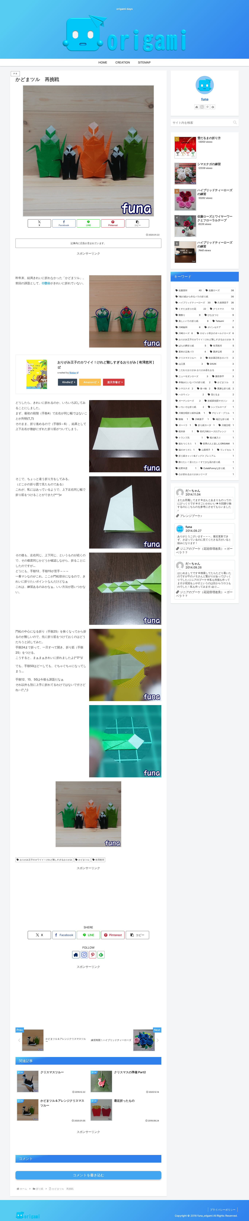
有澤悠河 (99, 859)
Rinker (72, 372)
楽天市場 (112, 382)
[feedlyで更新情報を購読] (101, 954)
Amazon (88, 382)
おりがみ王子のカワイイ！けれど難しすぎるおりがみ (46, 859)
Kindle (66, 382)
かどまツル (83, 859)
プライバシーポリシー (223, 1209)
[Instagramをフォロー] (84, 954)
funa (204, 99)
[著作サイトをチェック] (75, 954)
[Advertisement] (88, 264)
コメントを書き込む (88, 1175)
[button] (137, 223)
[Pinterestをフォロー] (92, 954)
